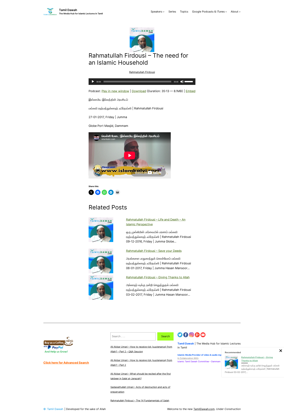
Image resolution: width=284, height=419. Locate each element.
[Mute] (182, 81)
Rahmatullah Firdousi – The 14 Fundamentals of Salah (139, 400)
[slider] (189, 81)
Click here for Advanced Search (66, 362)
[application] (142, 81)
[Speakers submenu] (164, 12)
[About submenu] (240, 12)
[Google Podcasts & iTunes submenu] (226, 12)
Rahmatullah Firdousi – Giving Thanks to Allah (158, 277)
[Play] (93, 81)
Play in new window (115, 91)
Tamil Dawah (68, 10)
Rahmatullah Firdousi (142, 72)
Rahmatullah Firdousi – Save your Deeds (154, 251)
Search (165, 336)
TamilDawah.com (204, 409)
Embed (190, 91)
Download (139, 91)
